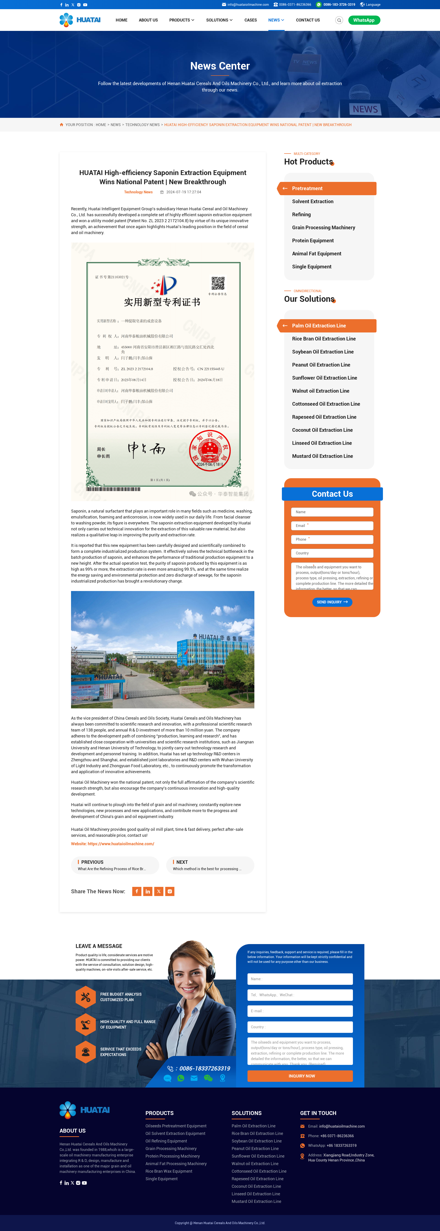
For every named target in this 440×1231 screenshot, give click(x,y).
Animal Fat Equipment (316, 253)
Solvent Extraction (312, 201)
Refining (301, 214)
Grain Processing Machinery (323, 227)
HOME (121, 20)
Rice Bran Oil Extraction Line (324, 339)
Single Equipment (312, 267)
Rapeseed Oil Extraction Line (324, 417)
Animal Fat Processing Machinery (176, 1163)
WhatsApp (363, 20)
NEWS (274, 20)
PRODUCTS (179, 20)
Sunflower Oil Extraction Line (324, 378)
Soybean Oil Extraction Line (323, 352)
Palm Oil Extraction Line (319, 326)
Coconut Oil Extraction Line (322, 430)
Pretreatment (307, 188)
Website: (112, 843)
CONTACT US (308, 20)
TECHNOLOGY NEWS (142, 125)
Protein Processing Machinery (173, 1156)
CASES (251, 20)
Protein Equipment (313, 240)
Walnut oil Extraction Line (320, 391)
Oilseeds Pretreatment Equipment (176, 1125)
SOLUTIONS (217, 20)
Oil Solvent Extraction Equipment (175, 1133)
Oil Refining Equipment (166, 1141)
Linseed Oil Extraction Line (322, 443)
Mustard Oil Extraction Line (322, 456)
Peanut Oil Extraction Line (321, 365)
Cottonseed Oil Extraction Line (326, 404)
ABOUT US (148, 20)
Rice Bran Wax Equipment (169, 1171)
